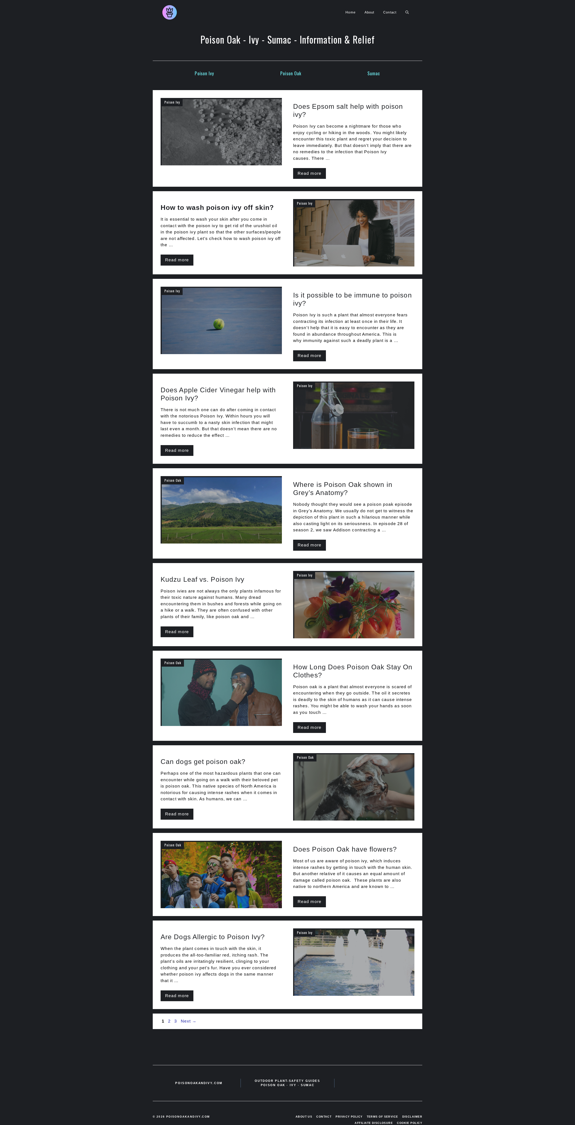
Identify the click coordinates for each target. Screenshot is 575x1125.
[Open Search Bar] (407, 12)
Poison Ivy (204, 73)
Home (350, 12)
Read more (309, 173)
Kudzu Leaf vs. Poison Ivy (204, 579)
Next (189, 1021)
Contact (389, 12)
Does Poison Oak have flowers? (345, 849)
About (369, 12)
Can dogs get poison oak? (203, 761)
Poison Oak (290, 73)
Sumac (373, 73)
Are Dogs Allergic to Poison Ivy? (213, 937)
